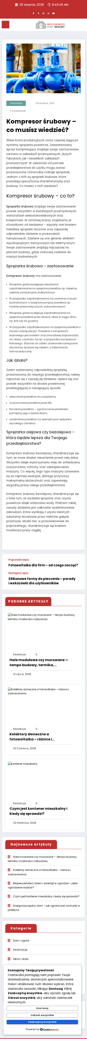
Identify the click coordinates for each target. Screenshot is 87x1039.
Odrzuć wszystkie (42, 1015)
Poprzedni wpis (18, 559)
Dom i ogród (21, 940)
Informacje (16, 103)
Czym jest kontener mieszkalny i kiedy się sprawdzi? (38, 811)
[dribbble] (43, 13)
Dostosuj (42, 1008)
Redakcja (19, 654)
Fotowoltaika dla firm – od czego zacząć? (43, 565)
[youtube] (54, 13)
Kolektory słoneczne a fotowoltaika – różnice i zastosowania (31, 737)
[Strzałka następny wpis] (77, 580)
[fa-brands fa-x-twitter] (38, 13)
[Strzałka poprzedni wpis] (77, 562)
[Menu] (5, 24)
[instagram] (48, 13)
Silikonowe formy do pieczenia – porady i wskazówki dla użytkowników (41, 580)
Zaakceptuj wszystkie (42, 1022)
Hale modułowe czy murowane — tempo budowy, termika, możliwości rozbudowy (39, 662)
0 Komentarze (18, 111)
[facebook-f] (33, 13)
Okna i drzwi (21, 959)
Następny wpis (18, 573)
